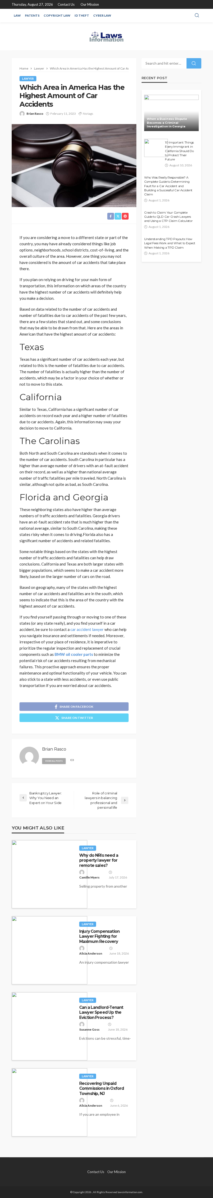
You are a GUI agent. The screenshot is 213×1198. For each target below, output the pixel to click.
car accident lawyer (87, 629)
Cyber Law (102, 15)
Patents (32, 15)
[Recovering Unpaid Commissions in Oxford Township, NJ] (49, 1102)
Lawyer (28, 78)
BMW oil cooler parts (74, 654)
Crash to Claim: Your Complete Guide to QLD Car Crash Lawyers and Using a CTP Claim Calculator (168, 217)
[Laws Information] (106, 36)
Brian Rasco (34, 113)
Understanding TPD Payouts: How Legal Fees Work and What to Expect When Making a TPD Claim (169, 243)
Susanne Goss (89, 1029)
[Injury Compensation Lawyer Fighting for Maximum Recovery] (49, 950)
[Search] (196, 15)
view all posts (54, 761)
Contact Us (66, 4)
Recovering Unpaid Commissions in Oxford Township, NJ (101, 1088)
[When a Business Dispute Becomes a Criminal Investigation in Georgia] (171, 113)
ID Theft (82, 15)
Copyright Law (57, 15)
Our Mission (90, 4)
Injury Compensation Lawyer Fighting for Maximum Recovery (99, 936)
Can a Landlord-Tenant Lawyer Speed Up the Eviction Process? (101, 1012)
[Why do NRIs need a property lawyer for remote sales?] (49, 874)
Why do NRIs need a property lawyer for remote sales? (98, 860)
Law (17, 15)
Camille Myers (89, 877)
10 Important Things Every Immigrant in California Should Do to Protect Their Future (179, 151)
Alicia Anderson (90, 953)
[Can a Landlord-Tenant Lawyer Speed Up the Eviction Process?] (49, 1026)
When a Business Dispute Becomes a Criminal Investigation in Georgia (167, 122)
